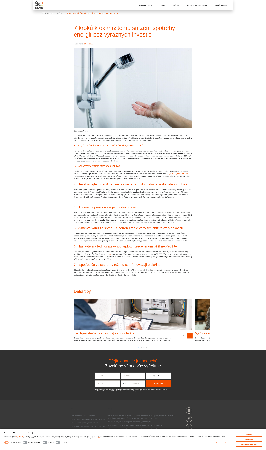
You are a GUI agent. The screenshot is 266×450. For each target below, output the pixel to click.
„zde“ (98, 438)
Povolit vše (249, 434)
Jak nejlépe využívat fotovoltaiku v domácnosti (88, 426)
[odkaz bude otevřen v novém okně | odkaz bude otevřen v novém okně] (189, 410)
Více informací (220, 443)
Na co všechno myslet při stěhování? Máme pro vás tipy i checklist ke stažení (135, 425)
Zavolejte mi (158, 384)
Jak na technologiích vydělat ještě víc (84, 423)
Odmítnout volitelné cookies (249, 444)
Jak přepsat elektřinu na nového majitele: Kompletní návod (106, 333)
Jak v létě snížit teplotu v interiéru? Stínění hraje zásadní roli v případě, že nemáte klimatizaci (141, 416)
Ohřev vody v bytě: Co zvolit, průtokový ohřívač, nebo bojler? (129, 422)
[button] (138, 347)
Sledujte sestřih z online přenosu (83, 416)
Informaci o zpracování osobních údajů (139, 390)
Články (60, 13)
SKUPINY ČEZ (20, 436)
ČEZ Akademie (47, 13)
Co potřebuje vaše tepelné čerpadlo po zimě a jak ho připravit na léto (132, 418)
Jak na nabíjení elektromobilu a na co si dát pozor (89, 419)
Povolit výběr (249, 439)
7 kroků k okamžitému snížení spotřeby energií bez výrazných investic (92, 13)
